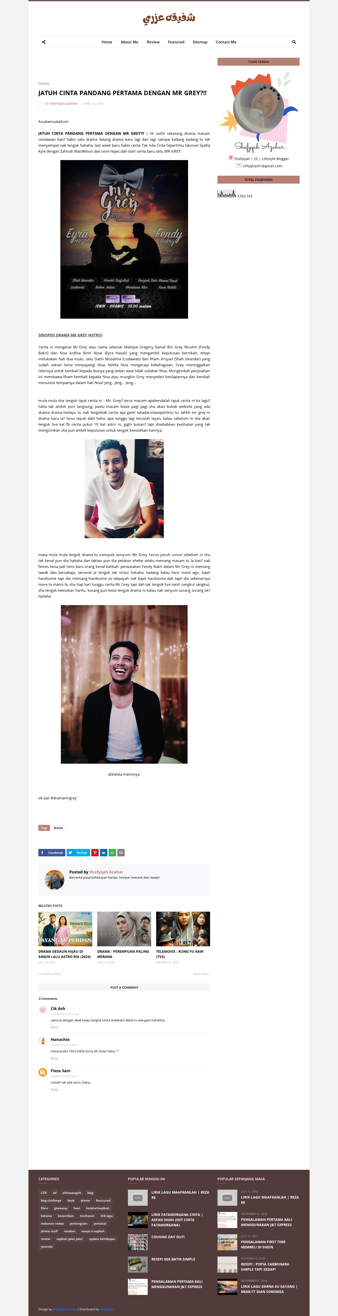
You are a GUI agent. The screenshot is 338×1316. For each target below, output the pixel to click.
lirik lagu (107, 1216)
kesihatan (87, 1216)
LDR (44, 1193)
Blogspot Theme (64, 1309)
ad (54, 1193)
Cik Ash (58, 1008)
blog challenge (51, 1200)
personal (100, 1223)
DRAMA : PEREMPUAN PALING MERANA (123, 954)
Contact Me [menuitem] (226, 41)
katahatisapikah (97, 1208)
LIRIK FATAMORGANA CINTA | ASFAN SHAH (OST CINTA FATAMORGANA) (177, 1219)
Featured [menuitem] (176, 41)
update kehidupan (102, 1239)
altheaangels (72, 1193)
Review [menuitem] (153, 41)
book (71, 1200)
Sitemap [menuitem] (200, 41)
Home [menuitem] (107, 41)
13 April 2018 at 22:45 (65, 1014)
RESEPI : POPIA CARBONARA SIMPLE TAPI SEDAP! (265, 1267)
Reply (54, 1027)
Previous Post (51, 974)
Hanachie (60, 1039)
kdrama (46, 1216)
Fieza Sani (61, 1070)
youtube (47, 1246)
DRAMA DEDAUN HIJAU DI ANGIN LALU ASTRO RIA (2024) (64, 954)
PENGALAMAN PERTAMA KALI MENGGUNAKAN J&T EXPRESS (177, 1284)
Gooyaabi (107, 1309)
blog (90, 1193)
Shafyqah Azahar (63, 104)
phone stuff (49, 1231)
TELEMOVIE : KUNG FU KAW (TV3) (179, 954)
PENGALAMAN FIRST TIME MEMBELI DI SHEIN (263, 1244)
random (69, 1231)
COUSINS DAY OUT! (168, 1236)
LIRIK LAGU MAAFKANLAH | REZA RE (180, 1195)
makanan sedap (52, 1223)
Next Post (200, 974)
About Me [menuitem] (129, 41)
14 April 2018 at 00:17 (65, 1045)
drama (43, 84)
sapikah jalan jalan (69, 1239)
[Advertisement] (128, 69)
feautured (103, 1200)
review (45, 1239)
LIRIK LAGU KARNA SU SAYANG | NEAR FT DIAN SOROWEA (269, 1289)
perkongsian (79, 1223)
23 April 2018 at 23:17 (65, 1076)
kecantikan (66, 1216)
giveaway (60, 1208)
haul (76, 1208)
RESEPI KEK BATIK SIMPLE (173, 1259)
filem (44, 1208)
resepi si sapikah (93, 1231)
